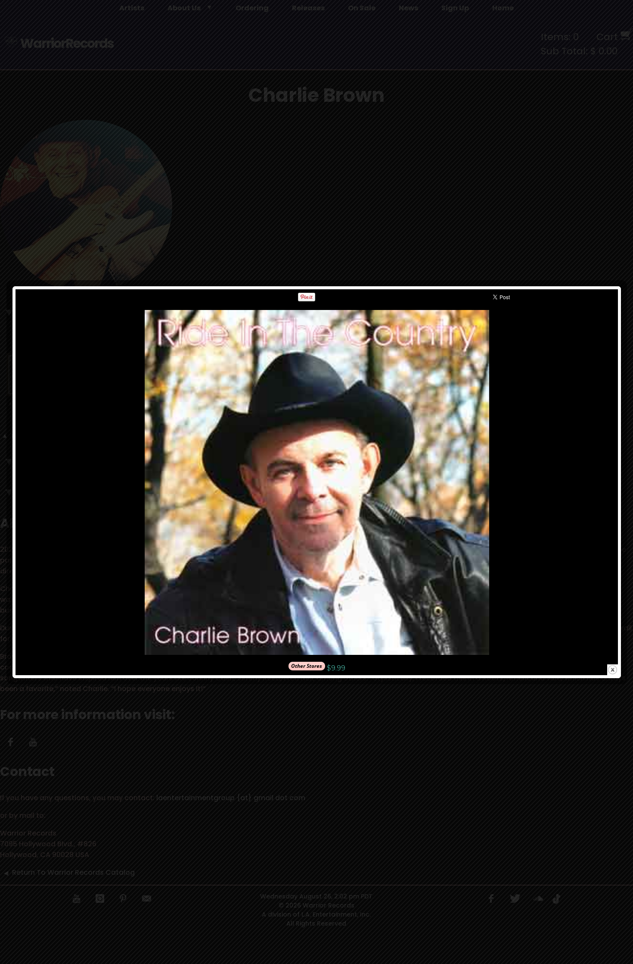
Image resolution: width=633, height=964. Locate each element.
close (612, 669)
